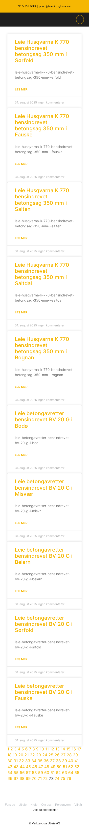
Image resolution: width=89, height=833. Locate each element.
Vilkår (78, 804)
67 (16, 778)
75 (63, 778)
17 (79, 748)
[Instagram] (40, 794)
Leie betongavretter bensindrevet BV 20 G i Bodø (43, 419)
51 (65, 766)
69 (28, 778)
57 (28, 772)
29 (75, 754)
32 (21, 760)
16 (74, 748)
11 (47, 748)
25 (50, 754)
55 (16, 772)
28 (69, 754)
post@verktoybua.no (55, 6)
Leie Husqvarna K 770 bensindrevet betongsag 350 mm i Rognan (42, 348)
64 (70, 772)
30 (9, 760)
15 (68, 748)
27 (63, 754)
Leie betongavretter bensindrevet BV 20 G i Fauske (43, 692)
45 (28, 766)
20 (20, 754)
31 (16, 760)
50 (59, 766)
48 (46, 766)
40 (70, 760)
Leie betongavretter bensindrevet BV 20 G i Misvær (43, 487)
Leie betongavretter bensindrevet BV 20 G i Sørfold (43, 624)
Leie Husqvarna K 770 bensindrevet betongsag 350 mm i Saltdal (42, 274)
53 (76, 766)
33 (27, 760)
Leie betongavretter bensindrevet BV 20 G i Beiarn (43, 556)
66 (9, 778)
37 (52, 760)
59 (40, 772)
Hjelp (34, 804)
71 (40, 778)
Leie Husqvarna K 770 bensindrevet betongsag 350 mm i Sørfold (42, 51)
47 (40, 766)
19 (15, 754)
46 (34, 766)
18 (9, 754)
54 (9, 772)
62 (58, 772)
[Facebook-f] (49, 794)
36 (46, 760)
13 (57, 748)
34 (33, 760)
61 (52, 772)
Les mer (21, 89)
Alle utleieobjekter (45, 810)
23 (38, 754)
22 (32, 754)
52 (70, 766)
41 (76, 760)
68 (22, 778)
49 (52, 766)
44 (22, 766)
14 (63, 748)
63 (64, 772)
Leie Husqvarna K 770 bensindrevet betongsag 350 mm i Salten (42, 199)
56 (22, 772)
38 (58, 760)
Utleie (23, 804)
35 (40, 760)
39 (64, 760)
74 (57, 778)
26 (57, 754)
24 (44, 754)
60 (46, 772)
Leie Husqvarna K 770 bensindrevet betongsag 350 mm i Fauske (42, 125)
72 (45, 778)
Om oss (46, 804)
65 (76, 772)
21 (26, 754)
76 (69, 778)
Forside (10, 804)
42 (9, 766)
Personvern (63, 804)
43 (16, 766)
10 (42, 748)
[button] (80, 19)
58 (34, 772)
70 (34, 778)
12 (52, 748)
